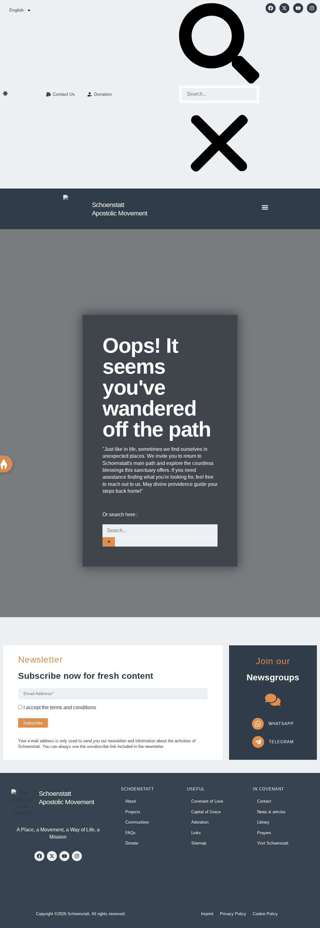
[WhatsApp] (258, 724)
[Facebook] (271, 8)
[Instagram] (312, 8)
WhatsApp (281, 723)
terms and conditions (73, 707)
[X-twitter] (284, 8)
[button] (219, 44)
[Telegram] (258, 742)
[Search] (108, 542)
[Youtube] (298, 8)
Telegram (281, 741)
